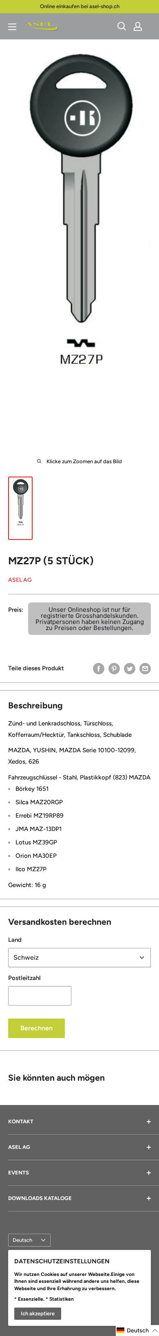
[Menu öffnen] (12, 27)
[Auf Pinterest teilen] (114, 668)
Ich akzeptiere (38, 1313)
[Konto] (138, 26)
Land (15, 939)
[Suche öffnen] (121, 26)
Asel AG (20, 579)
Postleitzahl (24, 978)
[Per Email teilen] (145, 668)
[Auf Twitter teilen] (129, 668)
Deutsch (22, 1240)
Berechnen (36, 1028)
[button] (137, 1330)
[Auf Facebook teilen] (98, 668)
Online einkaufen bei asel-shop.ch (79, 6)
